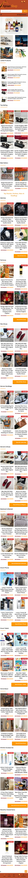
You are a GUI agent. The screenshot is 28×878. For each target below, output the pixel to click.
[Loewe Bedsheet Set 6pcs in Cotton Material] (7, 539)
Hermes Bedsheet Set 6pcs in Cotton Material (21, 555)
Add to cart (7, 122)
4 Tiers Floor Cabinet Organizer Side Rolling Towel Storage (7, 794)
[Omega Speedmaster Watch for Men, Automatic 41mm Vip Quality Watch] (7, 203)
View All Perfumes (21, 319)
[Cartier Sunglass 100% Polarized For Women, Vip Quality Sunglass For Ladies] (4, 91)
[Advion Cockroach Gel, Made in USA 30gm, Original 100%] (7, 753)
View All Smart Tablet (20, 684)
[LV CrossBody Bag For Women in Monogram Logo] (7, 392)
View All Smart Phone (20, 624)
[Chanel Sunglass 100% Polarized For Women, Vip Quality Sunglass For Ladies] (4, 76)
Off (19, 37)
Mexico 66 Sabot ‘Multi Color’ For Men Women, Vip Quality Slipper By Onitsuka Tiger (7, 372)
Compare (7, 124)
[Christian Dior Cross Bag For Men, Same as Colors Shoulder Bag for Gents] (21, 392)
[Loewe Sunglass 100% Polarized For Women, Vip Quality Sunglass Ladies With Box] (4, 99)
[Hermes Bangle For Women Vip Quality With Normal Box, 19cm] (21, 174)
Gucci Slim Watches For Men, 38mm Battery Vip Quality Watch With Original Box (21, 246)
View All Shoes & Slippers (19, 504)
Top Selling (3, 105)
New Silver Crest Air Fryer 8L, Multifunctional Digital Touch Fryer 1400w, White (21, 796)
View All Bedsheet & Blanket (18, 563)
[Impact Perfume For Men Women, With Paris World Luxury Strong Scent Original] (4, 69)
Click (3, 43)
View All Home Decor (21, 743)
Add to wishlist (10, 124)
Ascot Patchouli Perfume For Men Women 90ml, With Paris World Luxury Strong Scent (21, 283)
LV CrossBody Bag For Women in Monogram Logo (7, 407)
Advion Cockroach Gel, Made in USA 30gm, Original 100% (7, 769)
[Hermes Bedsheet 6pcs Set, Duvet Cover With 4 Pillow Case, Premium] (7, 514)
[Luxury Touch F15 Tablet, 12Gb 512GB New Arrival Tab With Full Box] (21, 634)
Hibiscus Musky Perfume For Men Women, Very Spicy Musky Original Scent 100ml (7, 833)
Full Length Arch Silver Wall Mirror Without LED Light (21, 735)
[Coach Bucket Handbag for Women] (7, 417)
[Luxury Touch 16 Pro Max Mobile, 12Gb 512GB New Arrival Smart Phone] (7, 598)
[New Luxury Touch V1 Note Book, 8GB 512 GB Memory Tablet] (7, 659)
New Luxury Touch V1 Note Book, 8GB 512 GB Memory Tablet (7, 674)
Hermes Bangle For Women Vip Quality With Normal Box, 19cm (21, 184)
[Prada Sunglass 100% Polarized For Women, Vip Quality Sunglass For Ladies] (4, 84)
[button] (24, 2)
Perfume (24, 37)
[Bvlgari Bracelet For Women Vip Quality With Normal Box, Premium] (7, 174)
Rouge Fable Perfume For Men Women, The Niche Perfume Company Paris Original (7, 310)
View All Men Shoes (21, 382)
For (16, 39)
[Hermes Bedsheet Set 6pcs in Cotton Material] (21, 539)
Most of (3, 40)
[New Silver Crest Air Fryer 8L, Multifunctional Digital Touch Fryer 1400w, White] (21, 778)
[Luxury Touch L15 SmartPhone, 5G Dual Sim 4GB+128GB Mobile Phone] (21, 598)
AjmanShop (4, 39)
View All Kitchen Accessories (18, 805)
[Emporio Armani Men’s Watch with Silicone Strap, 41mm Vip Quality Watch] (21, 203)
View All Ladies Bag (21, 442)
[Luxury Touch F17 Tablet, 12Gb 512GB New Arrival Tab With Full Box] (7, 634)
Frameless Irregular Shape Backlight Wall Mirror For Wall (7, 735)
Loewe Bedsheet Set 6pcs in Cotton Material (7, 555)
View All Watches (21, 255)
